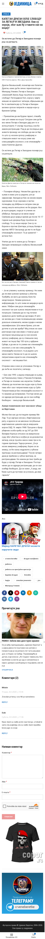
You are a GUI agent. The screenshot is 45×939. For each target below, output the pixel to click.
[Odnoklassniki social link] (29, 592)
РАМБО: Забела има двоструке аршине (20, 640)
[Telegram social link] (10, 599)
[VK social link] (4, 599)
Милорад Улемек (12, 586)
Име (4, 781)
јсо (39, 580)
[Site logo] (20, 3)
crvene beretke (11, 559)
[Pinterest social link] (16, 592)
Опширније (7, 670)
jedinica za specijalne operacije (18, 569)
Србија (6, 14)
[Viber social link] (16, 599)
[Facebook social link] (4, 592)
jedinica (8, 564)
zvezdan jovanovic (23, 580)
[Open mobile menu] (3, 3)
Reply (5, 702)
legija (7, 580)
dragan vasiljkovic (31, 559)
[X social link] (10, 592)
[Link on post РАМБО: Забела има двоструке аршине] (22, 626)
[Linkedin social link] (23, 592)
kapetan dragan (11, 575)
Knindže (27, 575)
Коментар (7, 752)
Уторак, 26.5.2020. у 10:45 (12, 692)
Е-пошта (6, 792)
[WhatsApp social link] (35, 592)
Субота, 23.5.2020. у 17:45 (12, 717)
